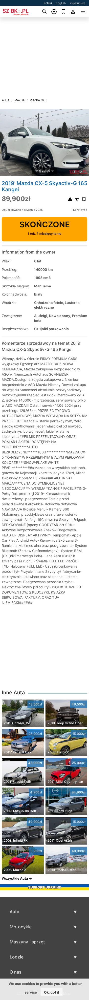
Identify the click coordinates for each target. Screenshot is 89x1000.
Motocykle (21, 926)
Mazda (20, 100)
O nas (15, 972)
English (61, 3)
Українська (78, 3)
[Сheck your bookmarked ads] (63, 12)
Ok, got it (51, 992)
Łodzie (16, 956)
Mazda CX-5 (38, 100)
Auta (5, 100)
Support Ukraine (44, 887)
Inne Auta (13, 692)
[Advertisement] (44, 59)
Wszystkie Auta (15, 878)
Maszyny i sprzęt (27, 941)
